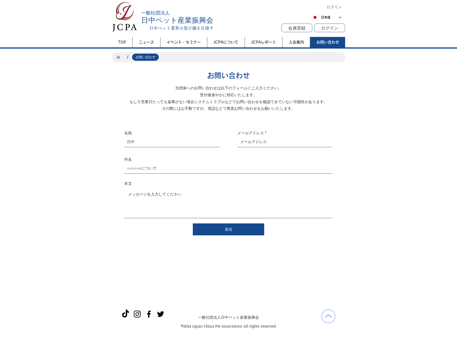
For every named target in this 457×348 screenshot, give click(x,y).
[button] (296, 28)
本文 (128, 184)
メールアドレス (250, 133)
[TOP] (118, 57)
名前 (128, 133)
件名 (128, 159)
